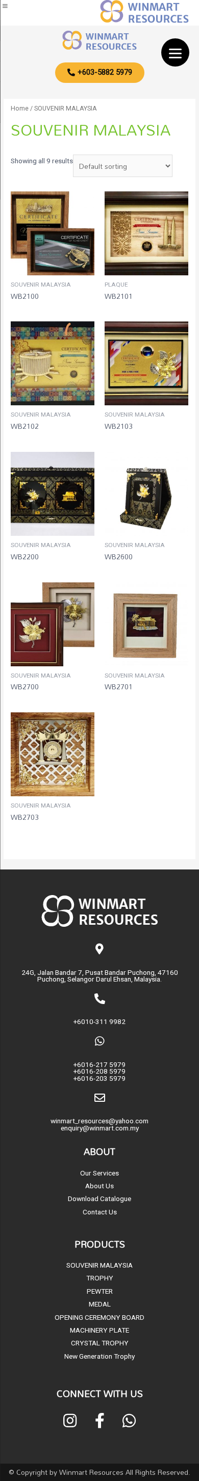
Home (20, 108)
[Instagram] (70, 1420)
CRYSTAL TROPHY (100, 1343)
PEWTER (100, 1291)
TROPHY (99, 1278)
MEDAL (100, 1304)
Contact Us (100, 1212)
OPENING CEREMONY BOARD (99, 1317)
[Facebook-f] (99, 1420)
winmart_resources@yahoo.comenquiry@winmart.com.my (99, 1124)
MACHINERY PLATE (99, 1330)
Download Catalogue (99, 1198)
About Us (99, 1186)
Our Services (99, 1173)
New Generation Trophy (99, 1356)
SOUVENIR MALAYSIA (99, 1265)
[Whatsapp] (129, 1420)
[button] (99, 72)
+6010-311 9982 (99, 1021)
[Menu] (175, 52)
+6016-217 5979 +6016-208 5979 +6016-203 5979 (99, 1071)
